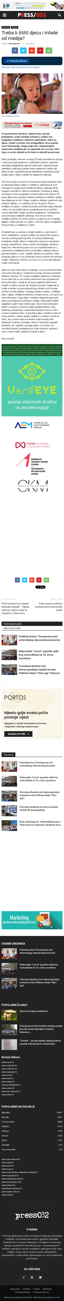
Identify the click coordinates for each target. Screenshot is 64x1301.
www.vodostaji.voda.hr (12, 1178)
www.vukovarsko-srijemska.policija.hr (20, 1172)
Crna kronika (8, 1121)
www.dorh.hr (8, 1165)
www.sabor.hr (8, 1088)
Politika (5, 1126)
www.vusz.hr (8, 1062)
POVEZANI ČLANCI (12, 624)
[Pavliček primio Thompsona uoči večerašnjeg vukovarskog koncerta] (9, 640)
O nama (36, 1289)
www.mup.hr (8, 1169)
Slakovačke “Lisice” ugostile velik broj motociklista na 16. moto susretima (38, 655)
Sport (4, 1140)
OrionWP (56, 1297)
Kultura (5, 1130)
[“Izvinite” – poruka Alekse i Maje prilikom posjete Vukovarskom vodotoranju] (9, 1044)
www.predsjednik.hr (11, 1085)
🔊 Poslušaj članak (17, 61)
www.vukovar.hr (9, 1065)
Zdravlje (6, 1144)
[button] (59, 15)
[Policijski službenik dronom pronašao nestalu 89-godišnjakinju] (9, 810)
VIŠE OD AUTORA (12, 628)
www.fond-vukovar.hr (12, 1188)
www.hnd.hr (7, 1195)
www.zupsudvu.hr (10, 1175)
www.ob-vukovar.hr (11, 1091)
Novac (5, 1135)
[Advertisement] (32, 536)
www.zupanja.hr (9, 1072)
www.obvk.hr (8, 1094)
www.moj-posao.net (11, 1182)
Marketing (47, 1289)
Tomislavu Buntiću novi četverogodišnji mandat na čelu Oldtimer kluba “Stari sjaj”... (39, 795)
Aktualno (5, 27)
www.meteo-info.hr (11, 1191)
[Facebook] (24, 1277)
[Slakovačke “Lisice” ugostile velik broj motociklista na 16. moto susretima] (9, 654)
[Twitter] (40, 1277)
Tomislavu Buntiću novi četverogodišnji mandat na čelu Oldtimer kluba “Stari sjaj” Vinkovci (39, 669)
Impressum (15, 1289)
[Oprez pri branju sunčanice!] (9, 1015)
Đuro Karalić (14, 43)
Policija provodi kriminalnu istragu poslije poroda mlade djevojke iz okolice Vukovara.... (41, 1029)
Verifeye (14, 27)
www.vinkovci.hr (9, 1068)
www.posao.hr (8, 1185)
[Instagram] (32, 1277)
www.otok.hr (8, 1078)
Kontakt (26, 1289)
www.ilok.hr (7, 1075)
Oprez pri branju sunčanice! (34, 1011)
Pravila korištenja (22, 1292)
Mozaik (5, 1117)
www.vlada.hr (8, 1081)
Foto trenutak (8, 1149)
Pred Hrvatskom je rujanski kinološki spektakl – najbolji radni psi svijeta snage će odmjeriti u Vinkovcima (15, 608)
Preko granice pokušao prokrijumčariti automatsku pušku (48, 606)
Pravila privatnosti (41, 1292)
